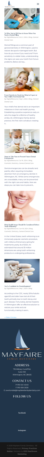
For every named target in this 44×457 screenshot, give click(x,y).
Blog (30, 37)
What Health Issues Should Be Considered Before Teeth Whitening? (21, 225)
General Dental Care (26, 163)
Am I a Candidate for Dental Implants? (17, 286)
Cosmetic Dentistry (11, 163)
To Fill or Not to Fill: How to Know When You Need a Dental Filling (20, 34)
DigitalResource (12, 37)
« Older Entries (10, 317)
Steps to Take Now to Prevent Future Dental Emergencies (20, 157)
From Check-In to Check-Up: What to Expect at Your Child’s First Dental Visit (20, 96)
